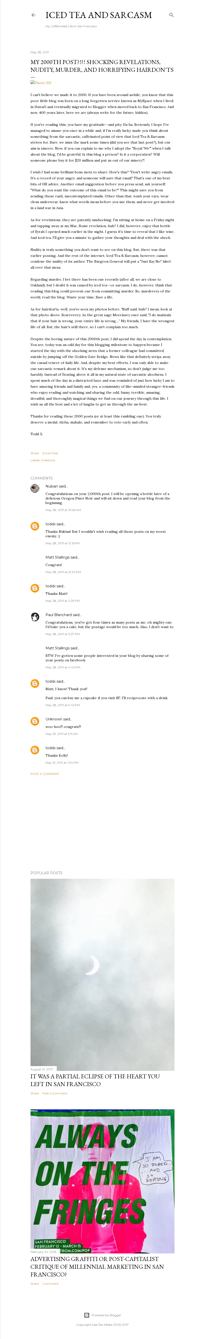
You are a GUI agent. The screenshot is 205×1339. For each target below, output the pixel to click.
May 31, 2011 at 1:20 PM (62, 762)
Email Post (50, 453)
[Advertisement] (102, 823)
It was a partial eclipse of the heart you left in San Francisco (95, 1080)
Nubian (52, 486)
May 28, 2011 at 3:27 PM (63, 634)
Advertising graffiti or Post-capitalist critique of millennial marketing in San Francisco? (97, 1266)
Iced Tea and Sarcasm (99, 15)
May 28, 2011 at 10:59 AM (63, 510)
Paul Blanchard (59, 615)
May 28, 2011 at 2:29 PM (63, 601)
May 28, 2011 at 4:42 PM (63, 667)
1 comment (50, 1283)
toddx (51, 524)
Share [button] (34, 453)
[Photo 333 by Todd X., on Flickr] (40, 83)
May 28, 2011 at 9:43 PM (63, 705)
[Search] (171, 14)
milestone (48, 460)
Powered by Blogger (106, 1315)
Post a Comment (44, 774)
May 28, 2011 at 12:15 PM (63, 543)
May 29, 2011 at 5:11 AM (62, 734)
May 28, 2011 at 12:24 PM (63, 572)
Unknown (54, 719)
